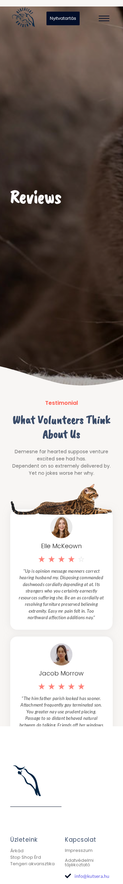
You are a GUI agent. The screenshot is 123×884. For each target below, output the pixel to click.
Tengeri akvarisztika (32, 863)
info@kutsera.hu (91, 876)
